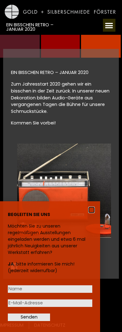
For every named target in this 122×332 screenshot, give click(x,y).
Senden (29, 317)
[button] (109, 25)
